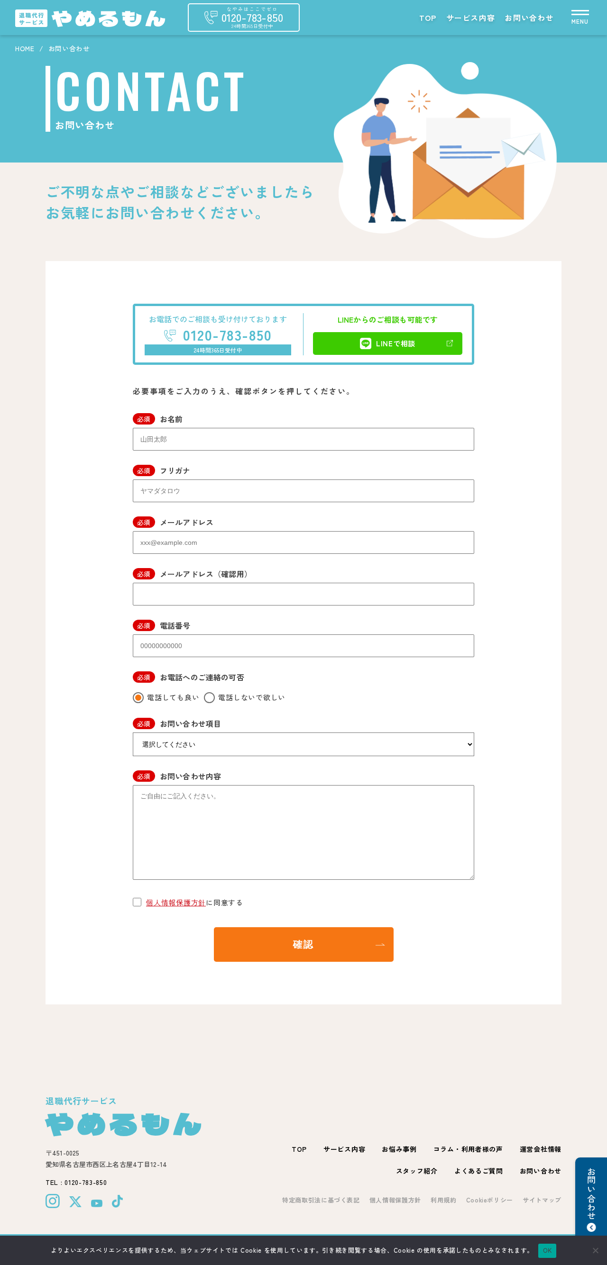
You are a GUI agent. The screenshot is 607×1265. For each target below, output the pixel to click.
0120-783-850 (227, 334)
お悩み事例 (399, 1149)
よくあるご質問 (478, 1170)
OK (547, 1250)
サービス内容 (471, 17)
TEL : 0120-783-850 (76, 1182)
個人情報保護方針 (176, 902)
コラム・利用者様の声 (468, 1149)
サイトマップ (542, 1199)
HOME (25, 48)
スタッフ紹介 (417, 1170)
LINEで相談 (395, 343)
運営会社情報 (540, 1149)
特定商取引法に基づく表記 (321, 1199)
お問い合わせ (529, 17)
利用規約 (444, 1199)
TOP (428, 17)
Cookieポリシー (490, 1199)
